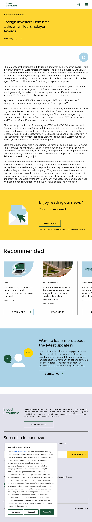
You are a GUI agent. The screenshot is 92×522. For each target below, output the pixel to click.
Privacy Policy (79, 229)
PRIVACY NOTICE (80, 509)
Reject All (31, 512)
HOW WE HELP (38, 424)
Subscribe (50, 223)
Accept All (47, 512)
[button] (86, 4)
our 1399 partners (20, 452)
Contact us (52, 374)
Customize (16, 512)
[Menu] (79, 4)
